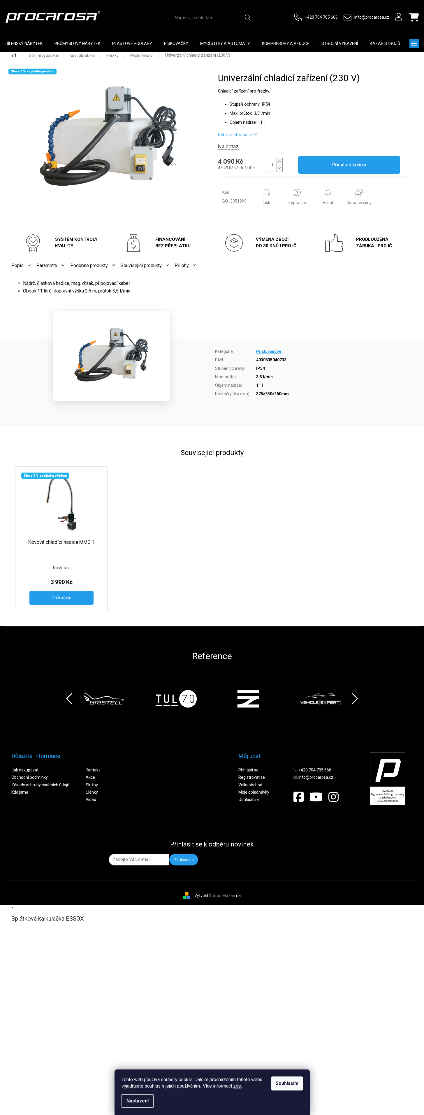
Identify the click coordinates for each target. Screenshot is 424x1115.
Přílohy (182, 265)
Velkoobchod (250, 785)
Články (92, 792)
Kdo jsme (19, 792)
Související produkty (141, 265)
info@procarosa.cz (371, 17)
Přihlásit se (248, 770)
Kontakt (93, 770)
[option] (104, 698)
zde (237, 1086)
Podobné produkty (89, 265)
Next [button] (355, 699)
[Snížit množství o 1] (279, 168)
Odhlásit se (248, 799)
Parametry (46, 265)
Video (91, 799)
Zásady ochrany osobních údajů (40, 785)
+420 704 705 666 (321, 17)
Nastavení (137, 1101)
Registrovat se (251, 777)
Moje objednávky (253, 792)
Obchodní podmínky (29, 777)
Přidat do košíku (349, 165)
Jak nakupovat (24, 770)
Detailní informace (235, 134)
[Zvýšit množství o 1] (279, 161)
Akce (90, 777)
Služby (92, 785)
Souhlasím (287, 1083)
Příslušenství (268, 351)
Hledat (248, 17)
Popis (17, 265)
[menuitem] (77, 43)
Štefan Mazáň (222, 895)
